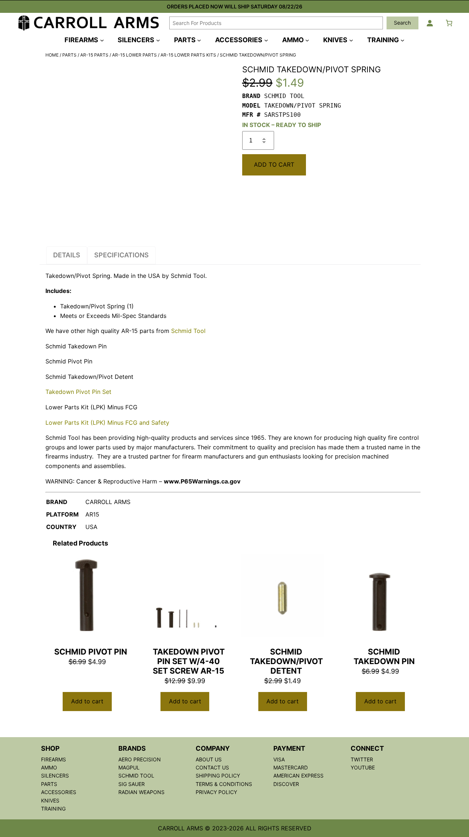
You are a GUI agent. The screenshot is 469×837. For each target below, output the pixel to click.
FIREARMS (53, 759)
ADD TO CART (274, 164)
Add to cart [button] (87, 701)
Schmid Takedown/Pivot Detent (89, 376)
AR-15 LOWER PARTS (134, 55)
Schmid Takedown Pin (76, 346)
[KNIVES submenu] (351, 40)
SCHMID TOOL (136, 775)
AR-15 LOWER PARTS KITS (188, 55)
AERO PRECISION (139, 759)
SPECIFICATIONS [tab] (121, 255)
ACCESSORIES (58, 792)
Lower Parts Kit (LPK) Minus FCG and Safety (107, 422)
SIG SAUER (131, 784)
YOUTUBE (363, 767)
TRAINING (53, 808)
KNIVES (50, 800)
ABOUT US (209, 759)
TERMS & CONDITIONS (224, 784)
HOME (52, 55)
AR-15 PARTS (94, 55)
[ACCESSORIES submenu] (266, 40)
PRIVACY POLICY (216, 792)
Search (402, 22)
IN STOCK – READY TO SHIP (281, 124)
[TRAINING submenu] (402, 40)
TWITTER (362, 759)
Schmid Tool (188, 330)
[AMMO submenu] (307, 40)
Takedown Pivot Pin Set (78, 391)
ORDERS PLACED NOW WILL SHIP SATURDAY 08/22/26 (234, 6)
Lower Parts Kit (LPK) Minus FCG (91, 407)
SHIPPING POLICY (218, 775)
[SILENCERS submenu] (158, 40)
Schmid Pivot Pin (68, 361)
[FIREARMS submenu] (102, 40)
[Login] (429, 23)
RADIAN (128, 792)
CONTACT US (212, 767)
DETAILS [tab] (66, 255)
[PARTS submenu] (199, 40)
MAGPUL (129, 767)
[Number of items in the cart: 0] (449, 23)
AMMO (49, 767)
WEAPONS (152, 792)
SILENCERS (55, 775)
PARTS (69, 55)
